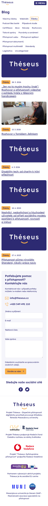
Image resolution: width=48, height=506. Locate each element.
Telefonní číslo (11, 330)
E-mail (8, 320)
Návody (25, 28)
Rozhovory (37, 28)
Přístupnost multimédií (13, 46)
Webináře (24, 19)
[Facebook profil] (21, 389)
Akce (17, 28)
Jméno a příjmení (13, 311)
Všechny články (10, 19)
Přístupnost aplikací (30, 37)
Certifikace (7, 28)
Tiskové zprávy (9, 32)
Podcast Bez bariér (11, 23)
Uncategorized (21, 51)
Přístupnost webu (10, 37)
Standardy (30, 46)
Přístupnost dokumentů (13, 41)
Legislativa (7, 51)
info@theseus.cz (19, 298)
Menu (41, 3)
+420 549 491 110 (20, 304)
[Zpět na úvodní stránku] (7, 3)
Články (34, 19)
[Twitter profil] (27, 389)
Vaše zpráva (10, 339)
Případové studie (29, 23)
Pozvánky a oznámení (28, 32)
